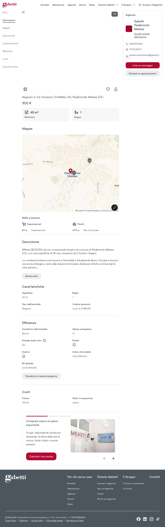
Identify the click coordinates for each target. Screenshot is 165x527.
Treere (100, 493)
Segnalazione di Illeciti (75, 520)
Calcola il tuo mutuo (41, 456)
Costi (5, 59)
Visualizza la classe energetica (41, 376)
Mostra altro (31, 276)
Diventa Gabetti (106, 4)
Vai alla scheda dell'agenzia (142, 35)
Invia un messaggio (143, 65)
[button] (71, 171)
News (92, 4)
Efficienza (7, 51)
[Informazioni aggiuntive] (44, 340)
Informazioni (9, 20)
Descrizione (9, 35)
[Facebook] (139, 519)
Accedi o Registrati (152, 4)
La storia (127, 488)
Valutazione (58, 4)
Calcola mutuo (10, 66)
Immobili (45, 4)
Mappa (6, 27)
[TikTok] (158, 519)
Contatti (154, 477)
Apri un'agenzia (105, 488)
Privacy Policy (10, 520)
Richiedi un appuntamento (142, 73)
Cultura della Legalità (54, 520)
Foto (5, 12)
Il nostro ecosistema (133, 483)
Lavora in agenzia (106, 483)
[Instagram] (151, 519)
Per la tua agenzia (106, 498)
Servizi (82, 4)
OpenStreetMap (93, 210)
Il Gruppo (126, 4)
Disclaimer (23, 520)
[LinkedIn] (145, 519)
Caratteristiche (10, 43)
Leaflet (80, 210)
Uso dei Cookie (37, 520)
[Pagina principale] (10, 5)
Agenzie (72, 4)
